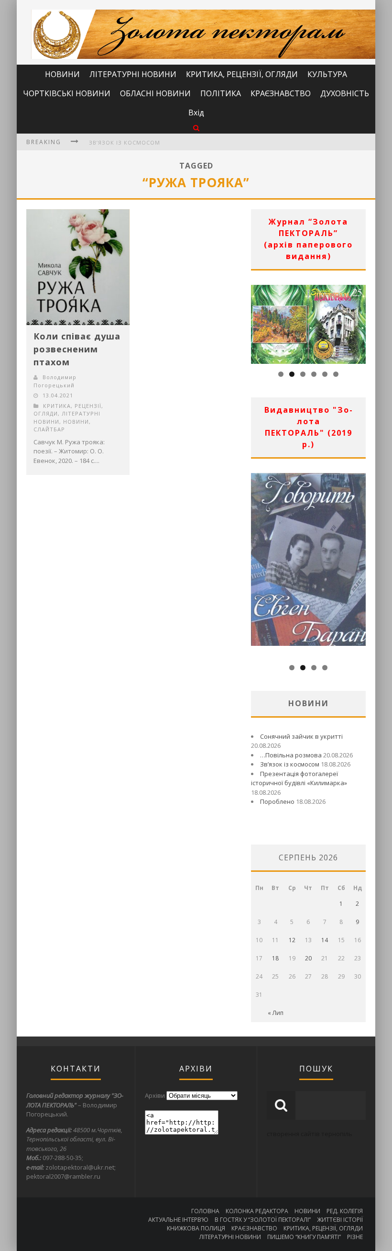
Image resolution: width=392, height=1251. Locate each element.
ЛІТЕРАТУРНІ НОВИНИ (132, 74)
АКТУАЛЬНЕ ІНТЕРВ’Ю (178, 1220)
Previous (258, 322)
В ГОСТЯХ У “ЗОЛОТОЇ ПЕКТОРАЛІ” (263, 1220)
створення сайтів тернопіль (309, 1133)
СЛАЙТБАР (49, 429)
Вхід (196, 112)
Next (358, 322)
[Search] (196, 127)
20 (308, 958)
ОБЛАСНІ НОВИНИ (155, 93)
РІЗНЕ (355, 1237)
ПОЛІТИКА (220, 93)
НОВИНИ (62, 74)
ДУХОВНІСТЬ (344, 93)
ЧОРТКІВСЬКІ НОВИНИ (66, 93)
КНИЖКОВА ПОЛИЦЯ (196, 1228)
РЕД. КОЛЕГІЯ (345, 1211)
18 (275, 958)
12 (292, 940)
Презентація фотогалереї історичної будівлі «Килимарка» (299, 778)
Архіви (155, 1095)
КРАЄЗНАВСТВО (280, 93)
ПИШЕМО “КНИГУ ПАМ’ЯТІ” (304, 1237)
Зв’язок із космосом (124, 142)
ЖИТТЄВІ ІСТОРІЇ (340, 1220)
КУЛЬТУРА (327, 74)
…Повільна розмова (291, 755)
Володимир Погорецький (54, 381)
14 (324, 940)
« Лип (275, 1013)
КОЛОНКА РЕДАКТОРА (257, 1211)
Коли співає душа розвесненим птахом (76, 349)
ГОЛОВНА (205, 1211)
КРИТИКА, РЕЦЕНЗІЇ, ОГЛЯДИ (242, 74)
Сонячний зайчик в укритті (301, 736)
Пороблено (277, 801)
